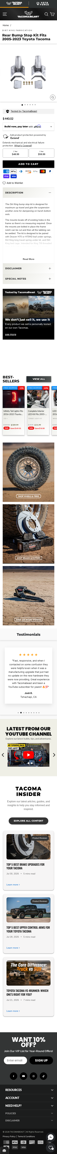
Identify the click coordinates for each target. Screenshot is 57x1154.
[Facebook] (13, 1076)
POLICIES (10, 1113)
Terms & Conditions (26, 1136)
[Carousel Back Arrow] (3, 754)
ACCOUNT (12, 1098)
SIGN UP (41, 1060)
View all (39, 379)
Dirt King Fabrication (17, 30)
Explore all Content (28, 820)
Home (6, 25)
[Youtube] (23, 1076)
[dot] (25, 763)
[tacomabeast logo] (28, 14)
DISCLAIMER (12, 1120)
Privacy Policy (9, 1136)
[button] (28, 193)
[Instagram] (33, 1076)
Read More (28, 259)
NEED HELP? (13, 1105)
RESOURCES (13, 1090)
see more (10, 334)
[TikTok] (43, 1076)
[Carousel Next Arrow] (54, 754)
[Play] (28, 755)
